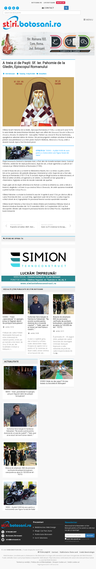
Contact (55, 552)
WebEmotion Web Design (45, 527)
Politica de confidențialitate (77, 540)
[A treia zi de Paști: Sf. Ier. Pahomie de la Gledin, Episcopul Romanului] (38, 101)
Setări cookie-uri (73, 562)
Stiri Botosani (10, 74)
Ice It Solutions (41, 538)
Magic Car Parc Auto (43, 531)
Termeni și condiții (23, 562)
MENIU (89, 19)
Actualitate (42, 74)
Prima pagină (44, 552)
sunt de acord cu (77, 540)
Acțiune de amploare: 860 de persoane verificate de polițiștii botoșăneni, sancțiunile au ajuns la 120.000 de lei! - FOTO (62, 322)
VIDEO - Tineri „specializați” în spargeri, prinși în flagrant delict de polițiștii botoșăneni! (13, 320)
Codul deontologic (86, 552)
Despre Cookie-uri (59, 562)
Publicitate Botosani (43, 534)
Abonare (90, 535)
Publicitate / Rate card (69, 552)
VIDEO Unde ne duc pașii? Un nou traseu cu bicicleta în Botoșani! (54, 382)
